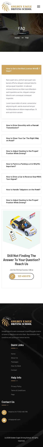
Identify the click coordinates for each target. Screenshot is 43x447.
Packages (14, 362)
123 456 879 (23, 276)
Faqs (13, 394)
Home (17, 37)
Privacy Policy (16, 386)
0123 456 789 (23, 412)
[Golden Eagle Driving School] (17, 6)
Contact (14, 370)
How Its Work (16, 366)
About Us (14, 358)
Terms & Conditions (18, 390)
